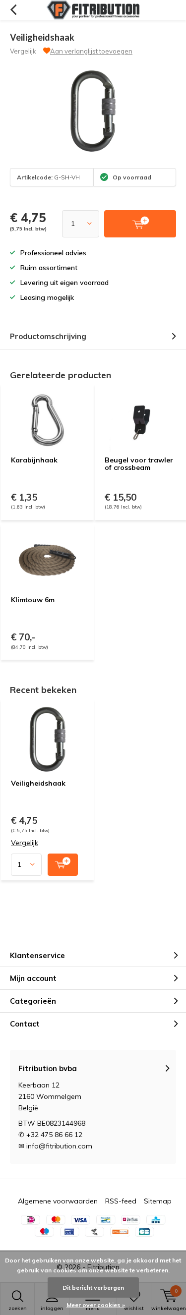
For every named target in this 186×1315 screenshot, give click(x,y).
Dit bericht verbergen (93, 1287)
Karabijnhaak (34, 460)
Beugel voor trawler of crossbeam (139, 464)
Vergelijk (23, 51)
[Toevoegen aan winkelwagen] (63, 865)
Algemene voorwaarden (58, 1201)
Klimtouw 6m (33, 599)
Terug (13, 10)
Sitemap (158, 1201)
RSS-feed (120, 1201)
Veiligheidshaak (38, 783)
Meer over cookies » (95, 1305)
